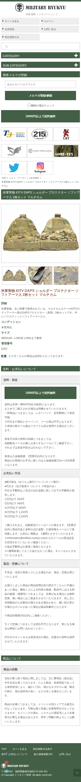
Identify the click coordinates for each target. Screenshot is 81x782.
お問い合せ (50, 29)
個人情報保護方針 (43, 754)
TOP (4, 178)
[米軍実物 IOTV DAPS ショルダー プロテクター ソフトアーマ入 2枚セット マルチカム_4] (66, 276)
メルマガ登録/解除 (40, 95)
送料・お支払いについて (14, 754)
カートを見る (12, 21)
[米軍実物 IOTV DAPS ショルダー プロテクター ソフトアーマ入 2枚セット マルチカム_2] (14, 276)
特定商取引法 (12, 37)
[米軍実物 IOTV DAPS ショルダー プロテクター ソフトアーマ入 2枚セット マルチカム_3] (40, 276)
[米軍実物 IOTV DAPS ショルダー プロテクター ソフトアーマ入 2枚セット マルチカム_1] (40, 233)
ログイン (49, 21)
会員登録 (9, 29)
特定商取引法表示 (42, 749)
